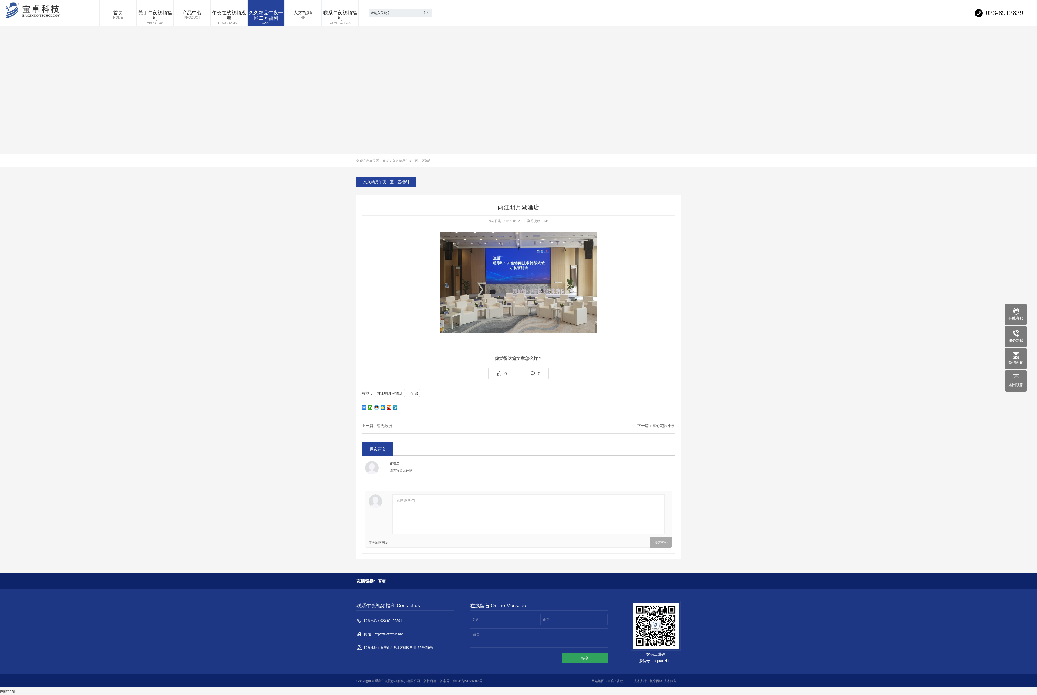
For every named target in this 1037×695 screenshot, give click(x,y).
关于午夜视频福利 (155, 17)
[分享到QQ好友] (376, 407)
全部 (414, 393)
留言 (476, 634)
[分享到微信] (370, 407)
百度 (382, 581)
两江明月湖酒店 (389, 393)
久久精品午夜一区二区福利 (266, 17)
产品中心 (192, 14)
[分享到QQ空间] (383, 407)
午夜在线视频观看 (229, 17)
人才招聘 (303, 14)
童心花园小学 (663, 425)
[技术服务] (670, 680)
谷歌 (620, 680)
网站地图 (597, 680)
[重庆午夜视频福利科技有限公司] (33, 13)
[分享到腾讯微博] (395, 407)
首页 (118, 14)
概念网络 (656, 680)
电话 (546, 619)
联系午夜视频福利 (340, 17)
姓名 (476, 619)
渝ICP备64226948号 (468, 680)
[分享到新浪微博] (389, 407)
